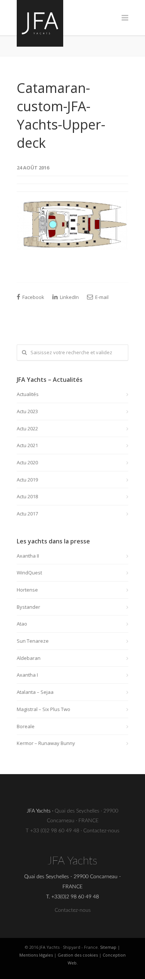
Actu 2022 (27, 428)
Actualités (28, 394)
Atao (22, 623)
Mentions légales (36, 955)
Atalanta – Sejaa (35, 692)
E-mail (101, 297)
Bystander (28, 607)
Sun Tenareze (33, 640)
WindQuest (29, 572)
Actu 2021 (27, 445)
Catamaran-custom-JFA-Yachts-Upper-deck (61, 115)
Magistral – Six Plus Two (43, 709)
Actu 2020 (27, 462)
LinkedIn (69, 297)
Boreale (26, 726)
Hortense (27, 589)
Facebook (32, 297)
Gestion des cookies (78, 955)
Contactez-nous (101, 830)
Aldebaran (29, 658)
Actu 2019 (27, 479)
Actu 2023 (27, 411)
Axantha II (28, 555)
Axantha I (27, 674)
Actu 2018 (27, 496)
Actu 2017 (27, 513)
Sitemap (108, 947)
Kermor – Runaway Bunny (46, 743)
